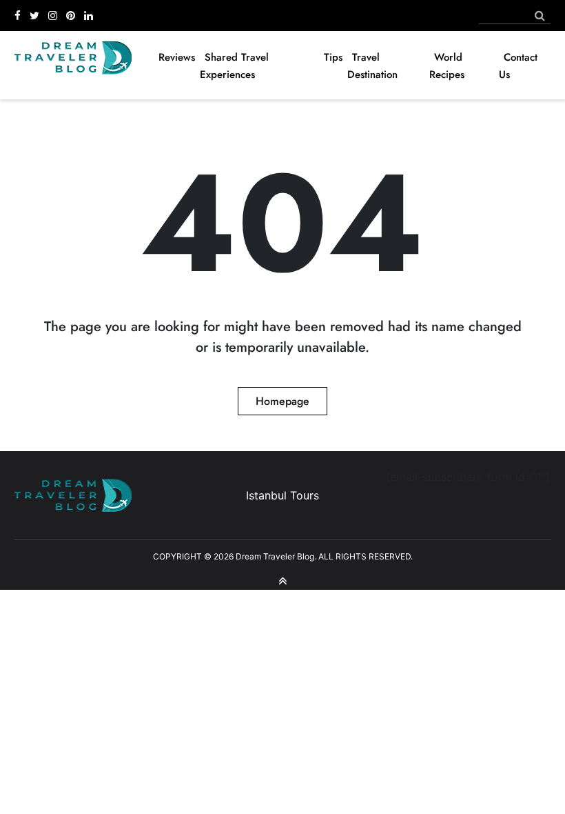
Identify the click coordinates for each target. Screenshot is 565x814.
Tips (333, 57)
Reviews (176, 57)
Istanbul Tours (282, 495)
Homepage (282, 401)
